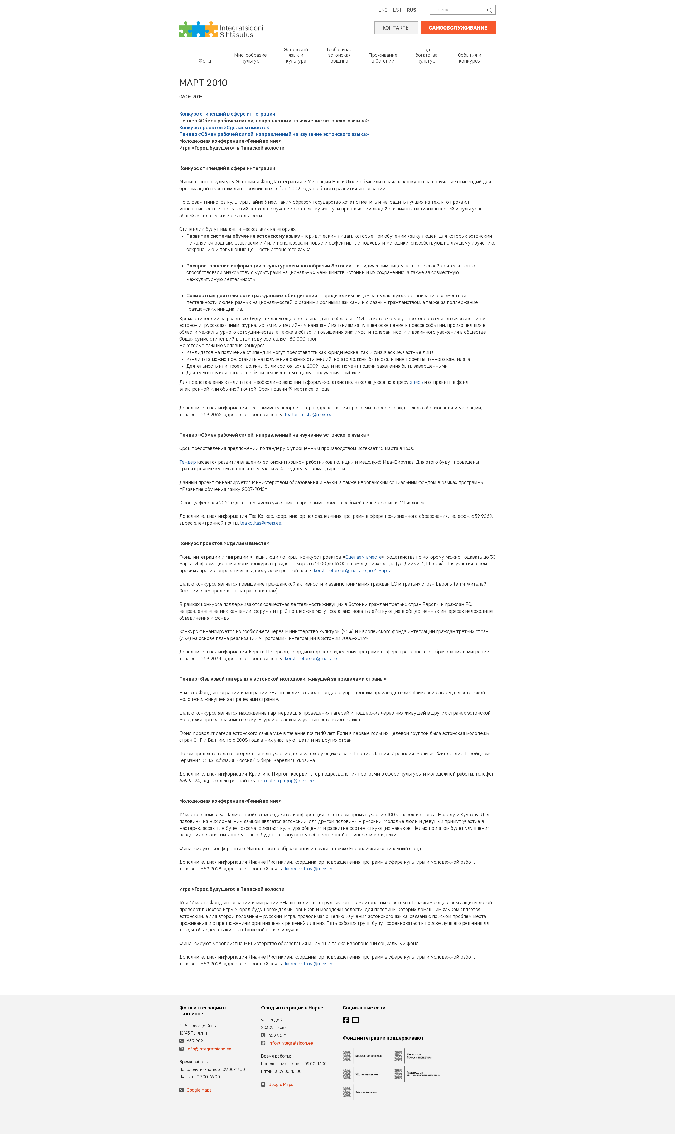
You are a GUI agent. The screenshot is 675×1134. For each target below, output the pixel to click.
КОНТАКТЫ (396, 28)
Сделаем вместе (363, 557)
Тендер (187, 462)
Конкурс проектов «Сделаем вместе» (224, 128)
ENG (383, 10)
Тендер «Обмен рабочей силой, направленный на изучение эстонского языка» (274, 134)
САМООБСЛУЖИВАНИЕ (458, 28)
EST (397, 10)
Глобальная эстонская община (339, 55)
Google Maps (199, 1090)
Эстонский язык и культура (296, 55)
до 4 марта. (353, 570)
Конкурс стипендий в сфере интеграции (227, 114)
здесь (416, 382)
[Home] (221, 28)
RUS (411, 10)
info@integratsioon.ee (209, 1048)
